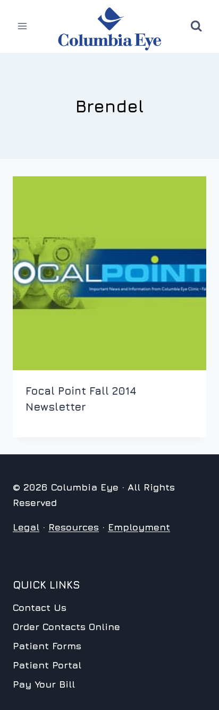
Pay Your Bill (44, 684)
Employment (139, 527)
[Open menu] (22, 26)
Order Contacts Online (66, 626)
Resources (73, 527)
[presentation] (109, 273)
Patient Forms (47, 645)
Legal (26, 527)
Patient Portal (47, 665)
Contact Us (39, 607)
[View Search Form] (196, 26)
